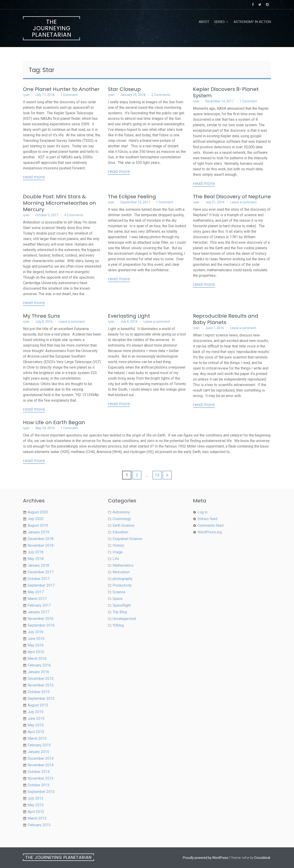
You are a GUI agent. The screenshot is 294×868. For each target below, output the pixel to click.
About (204, 22)
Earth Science (123, 525)
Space (118, 598)
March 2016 (37, 658)
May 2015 (36, 725)
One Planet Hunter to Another (61, 89)
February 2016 (39, 665)
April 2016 (36, 652)
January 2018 (38, 565)
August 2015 (38, 705)
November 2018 (41, 545)
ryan (26, 95)
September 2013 (41, 792)
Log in (202, 512)
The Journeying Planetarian (51, 28)
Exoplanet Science (127, 539)
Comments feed (210, 525)
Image (118, 552)
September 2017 (41, 585)
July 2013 (35, 798)
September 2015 (41, 698)
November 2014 (41, 765)
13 (157, 475)
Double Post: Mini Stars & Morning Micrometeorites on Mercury (59, 203)
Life (116, 559)
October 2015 (39, 692)
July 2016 (35, 632)
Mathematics (123, 565)
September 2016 (41, 625)
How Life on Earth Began (54, 422)
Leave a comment (243, 202)
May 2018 (36, 559)
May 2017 (36, 592)
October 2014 (39, 772)
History (118, 545)
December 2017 (41, 572)
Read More (34, 177)
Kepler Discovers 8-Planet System (226, 92)
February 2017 (39, 605)
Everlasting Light (129, 315)
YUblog (118, 625)
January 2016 (38, 672)
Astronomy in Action (252, 22)
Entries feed (207, 519)
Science (119, 592)
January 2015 (38, 752)
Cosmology (122, 519)
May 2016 (36, 645)
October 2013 (39, 785)
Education (120, 532)
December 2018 (41, 539)
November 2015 (41, 685)
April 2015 (36, 732)
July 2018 (35, 552)
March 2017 (37, 598)
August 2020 (38, 512)
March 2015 (37, 738)
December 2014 (41, 758)
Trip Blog (120, 612)
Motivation (121, 572)
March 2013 (37, 818)
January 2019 (38, 532)
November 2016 (41, 618)
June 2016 (36, 638)
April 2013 (36, 811)
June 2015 (36, 718)
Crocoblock (262, 858)
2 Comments (160, 95)
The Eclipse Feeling (132, 196)
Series (219, 22)
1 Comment (69, 95)
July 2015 (35, 712)
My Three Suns (41, 315)
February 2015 (39, 745)
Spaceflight (122, 605)
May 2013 (36, 805)
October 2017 (39, 579)
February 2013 (39, 825)
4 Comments (73, 215)
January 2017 (38, 612)
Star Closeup (124, 89)
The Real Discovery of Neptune (232, 196)
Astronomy (121, 512)
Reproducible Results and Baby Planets (225, 319)
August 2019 (38, 525)
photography (123, 579)
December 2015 (41, 678)
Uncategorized (124, 618)
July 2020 (35, 519)
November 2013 (41, 778)
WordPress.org (210, 532)
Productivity (122, 585)
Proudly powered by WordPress (205, 858)
